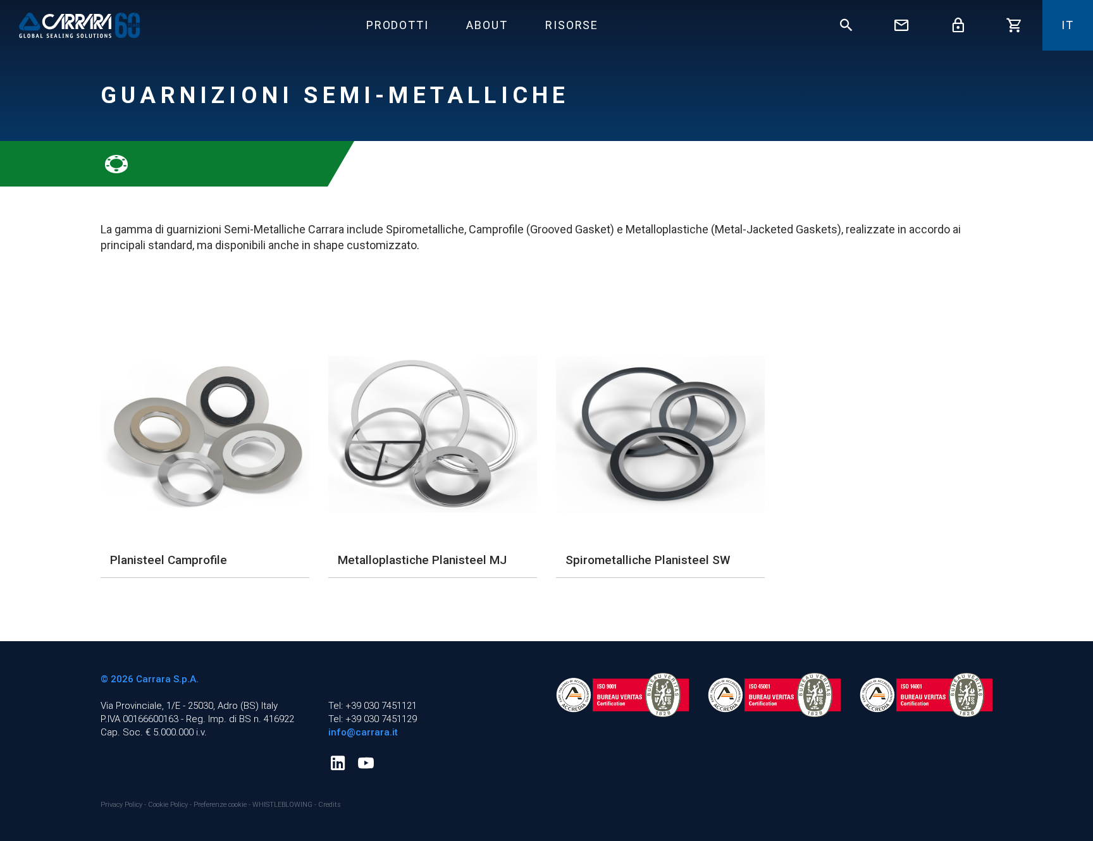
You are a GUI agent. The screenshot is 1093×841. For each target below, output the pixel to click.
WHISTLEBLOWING (282, 805)
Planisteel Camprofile (168, 560)
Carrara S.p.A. (167, 679)
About (486, 25)
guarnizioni (193, 229)
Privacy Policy (122, 805)
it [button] (1067, 25)
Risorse (571, 25)
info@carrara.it (363, 732)
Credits (329, 805)
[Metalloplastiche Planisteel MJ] (432, 434)
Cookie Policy (169, 805)
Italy (269, 705)
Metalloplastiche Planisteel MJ (422, 560)
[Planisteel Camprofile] (205, 434)
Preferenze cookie (220, 805)
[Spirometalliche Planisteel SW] (660, 434)
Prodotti (397, 25)
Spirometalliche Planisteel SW (647, 560)
